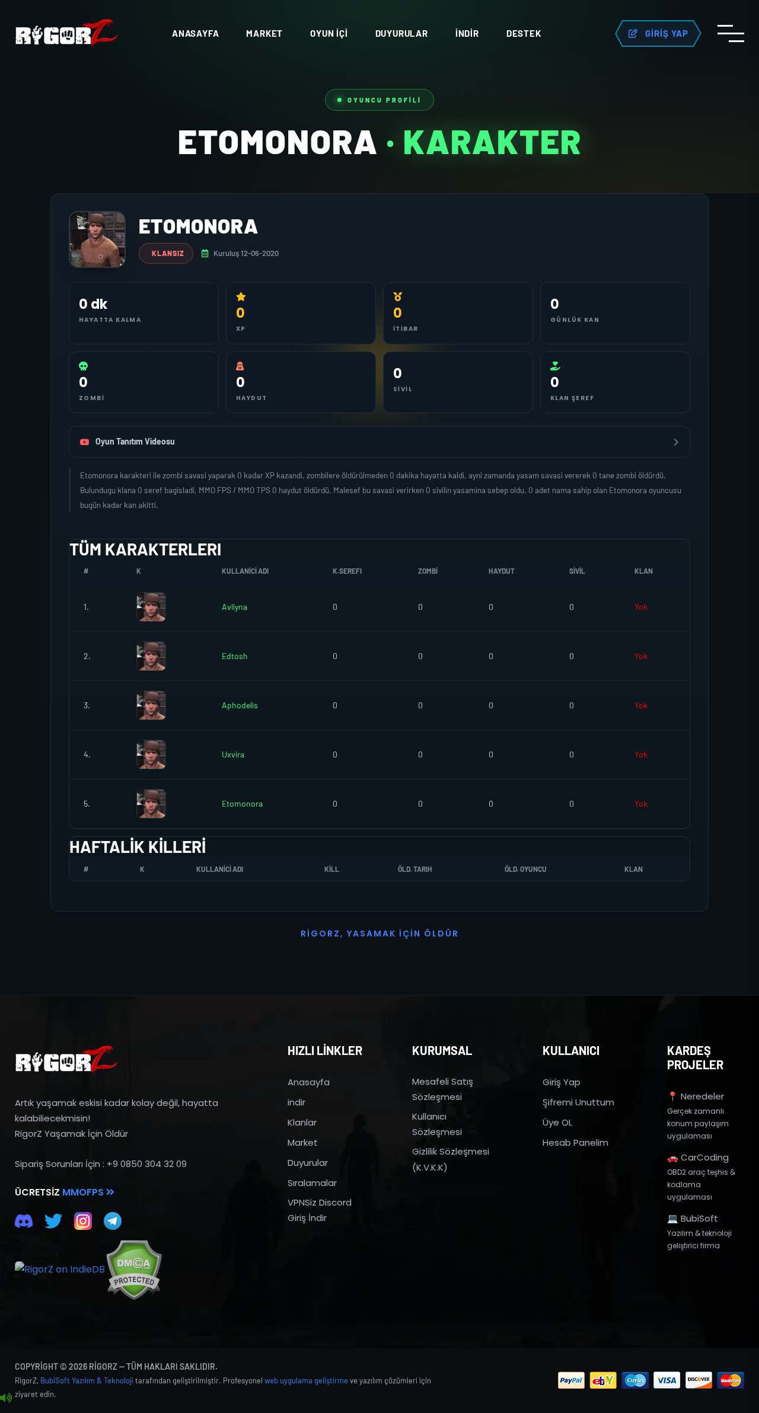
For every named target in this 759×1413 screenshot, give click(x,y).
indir (296, 1102)
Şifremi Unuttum (578, 1102)
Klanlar (302, 1122)
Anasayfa (195, 33)
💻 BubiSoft (692, 1218)
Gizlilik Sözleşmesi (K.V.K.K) (450, 1159)
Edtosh (235, 656)
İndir (467, 33)
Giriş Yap (562, 1082)
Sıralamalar (312, 1183)
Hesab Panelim (575, 1142)
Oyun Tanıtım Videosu (135, 441)
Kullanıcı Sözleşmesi (437, 1124)
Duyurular (401, 33)
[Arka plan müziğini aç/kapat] (6, 1398)
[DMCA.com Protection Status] (133, 1269)
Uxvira (233, 754)
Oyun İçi (328, 33)
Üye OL (557, 1122)
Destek (523, 33)
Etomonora (242, 803)
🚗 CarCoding (698, 1157)
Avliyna (234, 607)
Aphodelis (240, 705)
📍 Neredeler (695, 1096)
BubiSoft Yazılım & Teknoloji (86, 1380)
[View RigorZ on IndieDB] (60, 1269)
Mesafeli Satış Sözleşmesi (442, 1089)
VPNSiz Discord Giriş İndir (320, 1210)
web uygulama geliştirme (306, 1380)
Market (264, 33)
